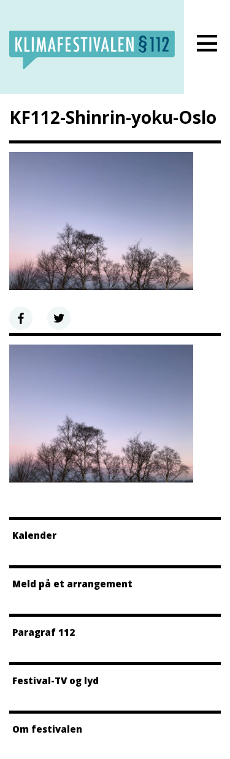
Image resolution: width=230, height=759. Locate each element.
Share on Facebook (21, 318)
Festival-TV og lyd (55, 680)
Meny (207, 43)
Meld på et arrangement (72, 584)
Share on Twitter (59, 318)
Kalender (34, 535)
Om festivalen (47, 729)
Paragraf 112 (43, 632)
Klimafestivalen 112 (92, 50)
